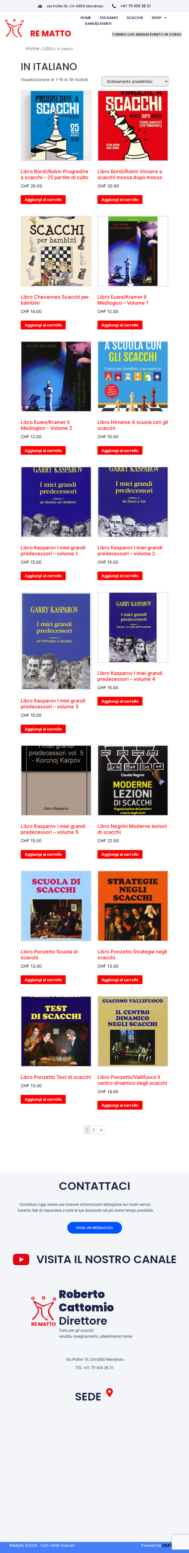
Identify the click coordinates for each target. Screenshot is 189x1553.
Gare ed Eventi (98, 23)
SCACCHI (135, 17)
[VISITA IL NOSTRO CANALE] (21, 1259)
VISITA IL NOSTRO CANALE (106, 1259)
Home (85, 17)
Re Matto (50, 33)
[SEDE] (109, 1392)
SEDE (88, 1396)
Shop (156, 17)
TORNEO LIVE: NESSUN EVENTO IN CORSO (147, 34)
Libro (48, 48)
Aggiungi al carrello (43, 199)
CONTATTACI (94, 1186)
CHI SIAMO (108, 17)
